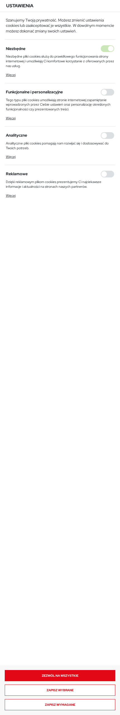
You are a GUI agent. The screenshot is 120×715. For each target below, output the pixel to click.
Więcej (11, 75)
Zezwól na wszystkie (60, 676)
